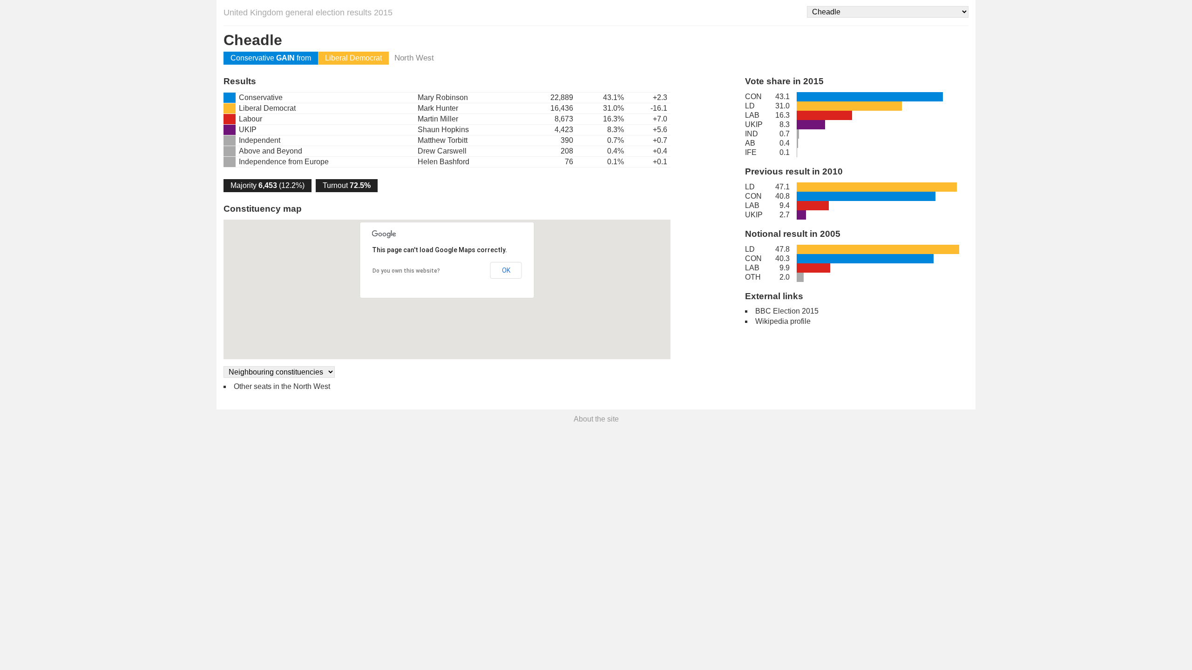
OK (506, 270)
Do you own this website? (406, 271)
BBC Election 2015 (787, 311)
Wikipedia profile (783, 321)
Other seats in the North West (282, 386)
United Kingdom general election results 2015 (308, 12)
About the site (596, 419)
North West (414, 58)
